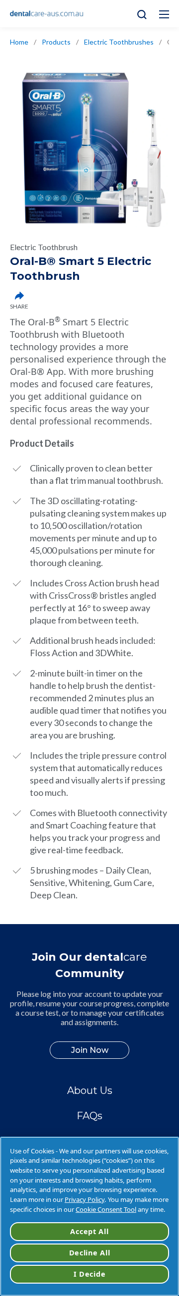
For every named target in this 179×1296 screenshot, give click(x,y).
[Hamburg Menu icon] (164, 14)
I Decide (90, 1274)
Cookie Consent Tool (106, 1209)
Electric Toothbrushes (119, 42)
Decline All (89, 1252)
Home (19, 42)
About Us (89, 1090)
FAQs (89, 1116)
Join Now (89, 1050)
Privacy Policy (84, 1199)
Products (56, 42)
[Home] (47, 14)
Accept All (89, 1231)
